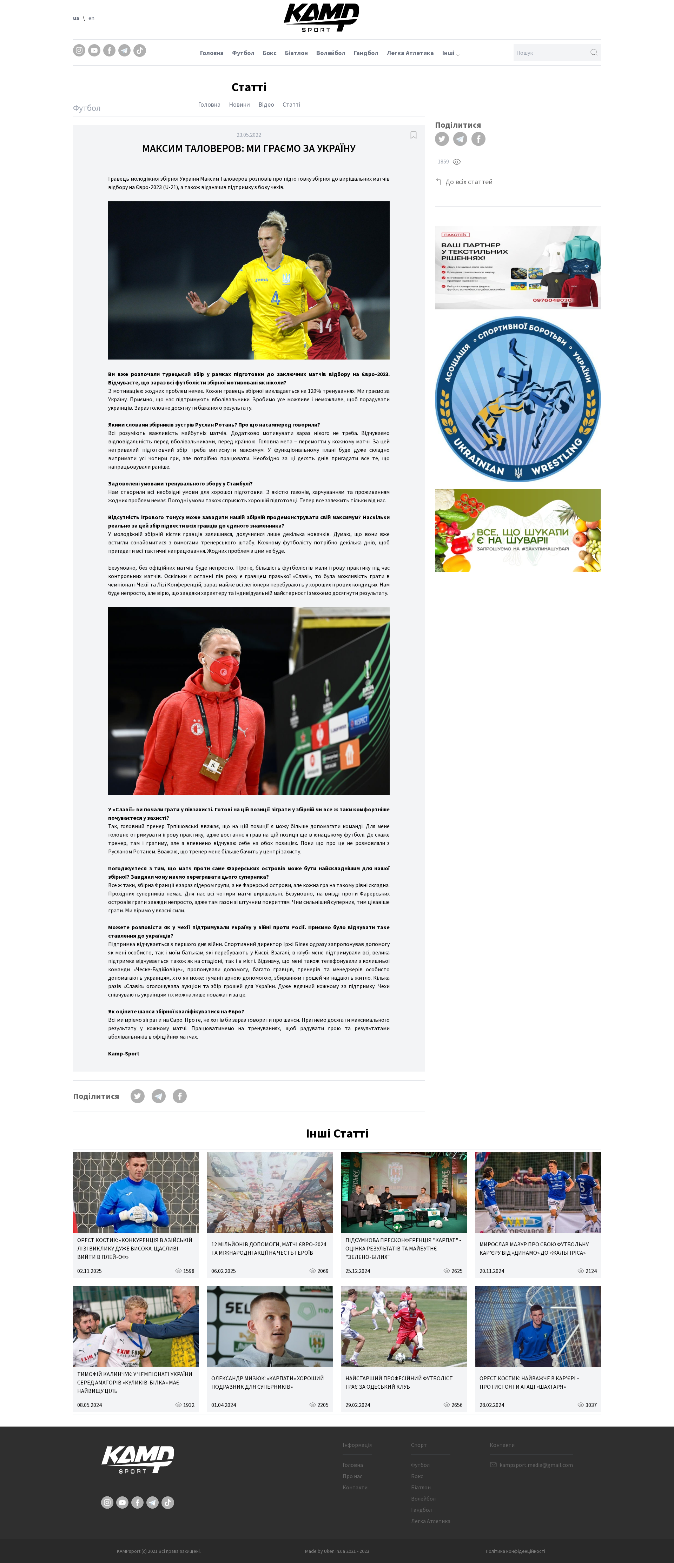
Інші (449, 53)
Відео (266, 104)
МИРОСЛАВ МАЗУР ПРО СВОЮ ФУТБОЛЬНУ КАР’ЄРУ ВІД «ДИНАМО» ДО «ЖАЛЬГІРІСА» (534, 1248)
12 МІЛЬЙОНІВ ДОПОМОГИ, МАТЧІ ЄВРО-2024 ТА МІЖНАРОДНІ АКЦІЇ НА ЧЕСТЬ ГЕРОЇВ (268, 1248)
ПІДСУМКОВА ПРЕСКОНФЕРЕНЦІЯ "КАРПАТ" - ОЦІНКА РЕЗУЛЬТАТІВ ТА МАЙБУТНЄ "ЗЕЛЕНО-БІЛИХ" (403, 1248)
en (91, 17)
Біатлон (296, 53)
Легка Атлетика (410, 53)
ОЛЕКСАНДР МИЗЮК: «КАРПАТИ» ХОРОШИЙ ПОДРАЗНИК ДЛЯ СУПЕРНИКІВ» (267, 1382)
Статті (291, 104)
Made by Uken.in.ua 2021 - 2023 (337, 1551)
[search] (594, 52)
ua (76, 17)
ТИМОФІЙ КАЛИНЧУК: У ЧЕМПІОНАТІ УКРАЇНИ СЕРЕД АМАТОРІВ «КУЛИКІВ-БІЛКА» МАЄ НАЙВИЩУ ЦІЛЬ (134, 1382)
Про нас (352, 1476)
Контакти (355, 1487)
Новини (239, 104)
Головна (212, 53)
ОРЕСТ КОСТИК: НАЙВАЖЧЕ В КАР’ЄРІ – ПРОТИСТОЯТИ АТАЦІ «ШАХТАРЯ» (530, 1382)
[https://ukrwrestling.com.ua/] (518, 399)
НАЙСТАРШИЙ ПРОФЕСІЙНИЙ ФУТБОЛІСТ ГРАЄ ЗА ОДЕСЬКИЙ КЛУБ (399, 1382)
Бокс (270, 53)
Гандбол (366, 53)
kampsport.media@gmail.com (536, 1464)
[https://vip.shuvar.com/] (518, 530)
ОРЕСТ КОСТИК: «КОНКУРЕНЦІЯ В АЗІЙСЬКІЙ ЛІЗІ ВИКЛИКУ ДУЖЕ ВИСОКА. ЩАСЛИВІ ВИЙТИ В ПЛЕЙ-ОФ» (134, 1248)
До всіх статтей (469, 181)
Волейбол (330, 53)
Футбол (243, 53)
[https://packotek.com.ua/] (518, 267)
